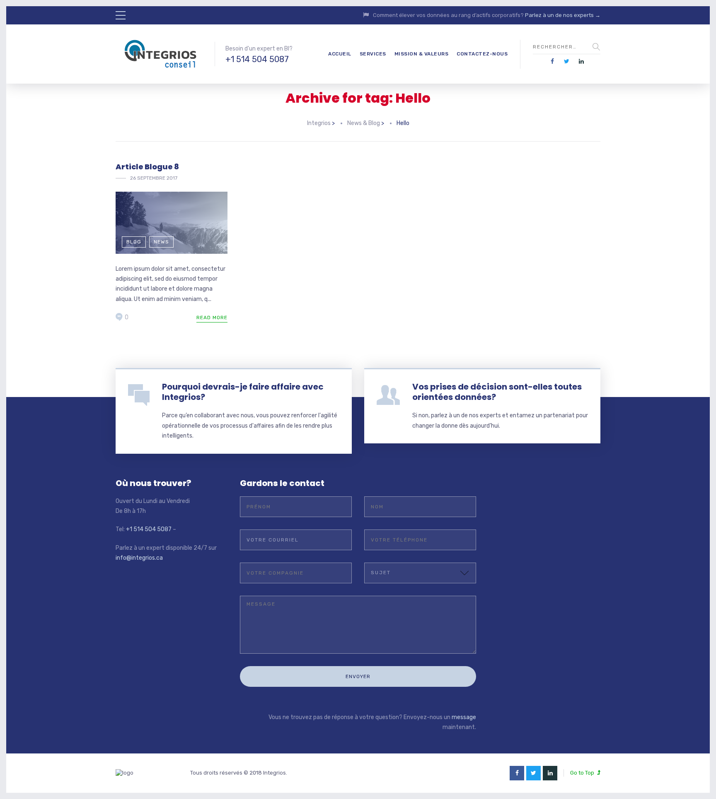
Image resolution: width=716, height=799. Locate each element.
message (464, 717)
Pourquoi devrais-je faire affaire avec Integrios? (243, 392)
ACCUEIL (339, 54)
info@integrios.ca (139, 557)
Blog (133, 242)
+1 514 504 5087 (257, 59)
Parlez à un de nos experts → (562, 15)
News (161, 242)
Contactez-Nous (482, 54)
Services (373, 54)
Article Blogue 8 (147, 166)
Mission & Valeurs (421, 54)
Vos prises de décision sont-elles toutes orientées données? (497, 392)
